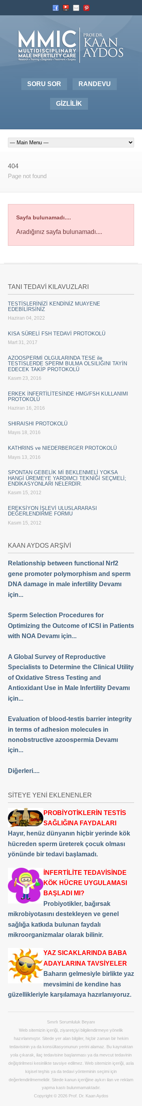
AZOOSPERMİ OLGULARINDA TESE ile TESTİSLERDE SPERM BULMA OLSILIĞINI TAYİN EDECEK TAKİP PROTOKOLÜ (67, 363)
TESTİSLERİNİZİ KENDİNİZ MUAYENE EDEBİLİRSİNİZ (54, 306)
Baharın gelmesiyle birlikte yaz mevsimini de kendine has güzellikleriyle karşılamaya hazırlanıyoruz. (71, 974)
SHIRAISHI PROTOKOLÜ (37, 424)
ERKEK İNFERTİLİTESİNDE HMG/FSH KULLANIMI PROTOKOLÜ (68, 396)
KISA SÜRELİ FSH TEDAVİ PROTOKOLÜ (56, 334)
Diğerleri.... (23, 770)
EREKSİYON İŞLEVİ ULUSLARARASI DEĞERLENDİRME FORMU (52, 511)
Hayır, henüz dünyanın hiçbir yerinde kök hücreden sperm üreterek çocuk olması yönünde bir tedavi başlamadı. (69, 834)
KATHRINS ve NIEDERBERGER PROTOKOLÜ (62, 448)
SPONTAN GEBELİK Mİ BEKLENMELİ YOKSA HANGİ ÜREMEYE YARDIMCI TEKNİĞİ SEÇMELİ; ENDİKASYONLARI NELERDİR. (67, 478)
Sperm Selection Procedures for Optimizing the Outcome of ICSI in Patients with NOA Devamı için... (71, 625)
